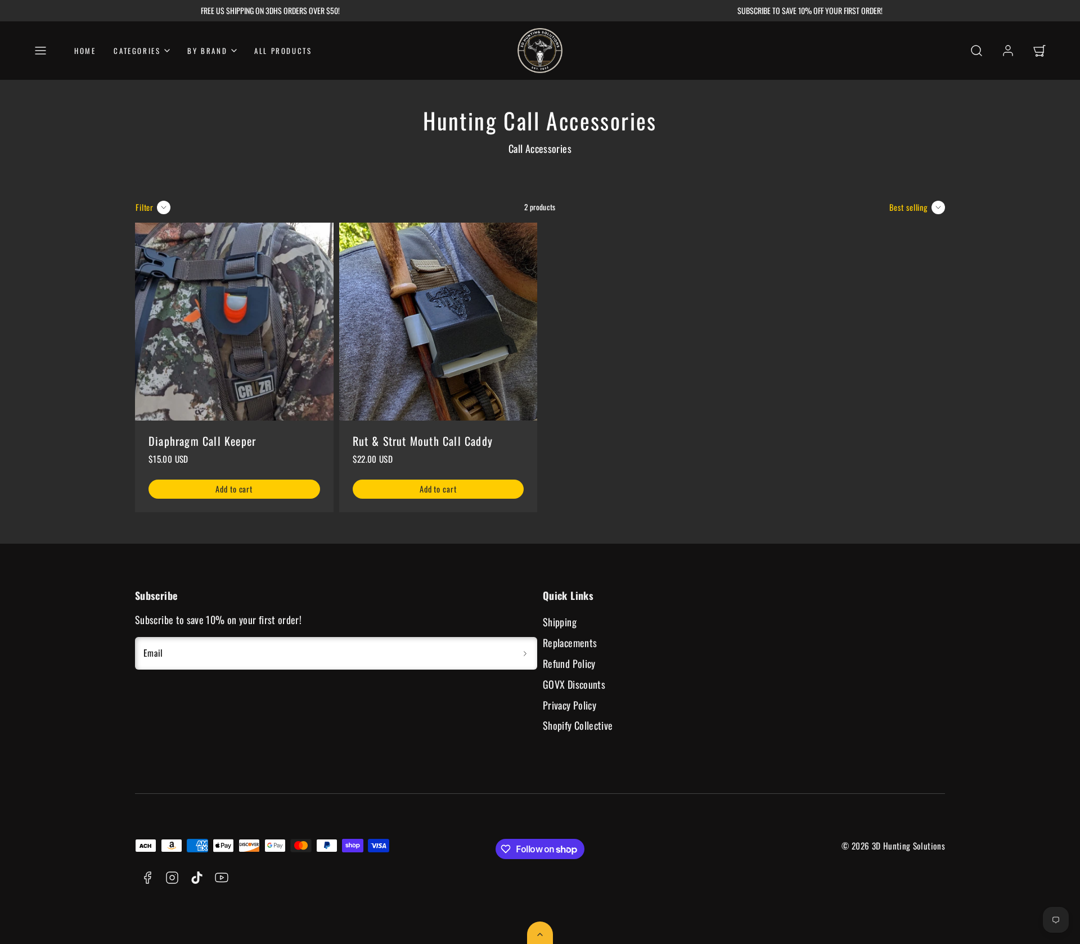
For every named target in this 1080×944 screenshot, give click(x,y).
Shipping (560, 622)
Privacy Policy (569, 705)
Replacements (570, 642)
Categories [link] (137, 50)
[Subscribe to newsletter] (524, 653)
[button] (40, 50)
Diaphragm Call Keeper (202, 440)
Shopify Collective (578, 725)
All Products (283, 50)
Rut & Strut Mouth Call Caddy (423, 440)
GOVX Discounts (574, 684)
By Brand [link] (207, 50)
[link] (1008, 50)
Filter (145, 207)
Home (85, 50)
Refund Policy (569, 663)
